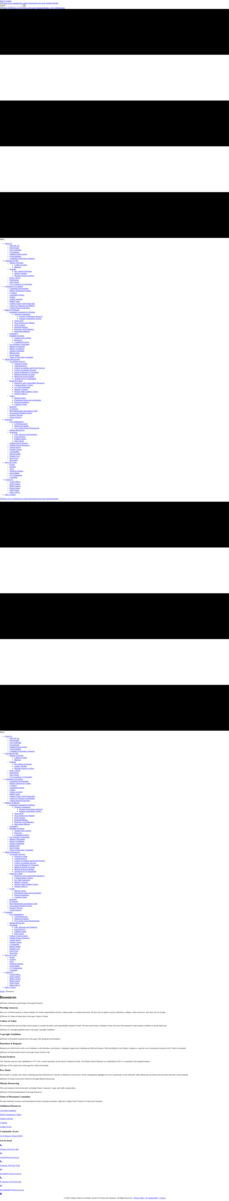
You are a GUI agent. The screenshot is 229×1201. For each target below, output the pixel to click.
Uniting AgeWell (6, 1119)
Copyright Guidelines (8, 1111)
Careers (162, 1198)
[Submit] (24, 5)
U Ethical (3, 1123)
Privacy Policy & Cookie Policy (146, 1198)
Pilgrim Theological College (10, 1115)
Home (2, 991)
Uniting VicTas (5, 1127)
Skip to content (5, 1)
